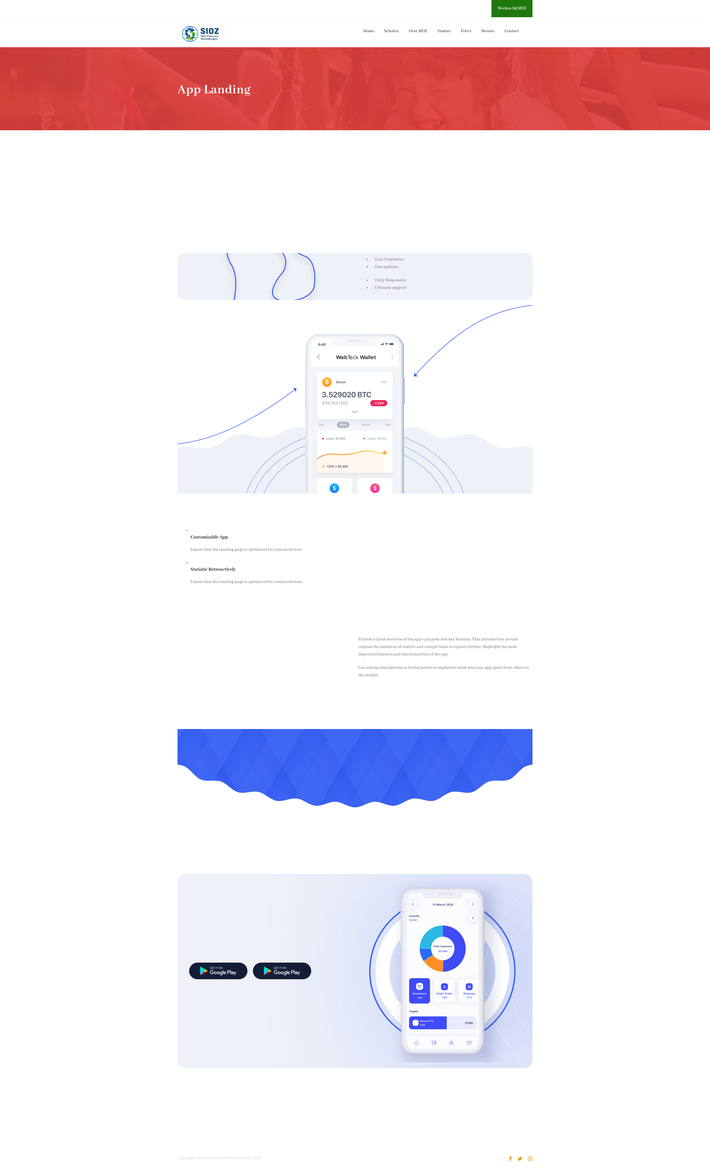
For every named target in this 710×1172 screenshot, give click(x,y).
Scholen (391, 31)
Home (368, 31)
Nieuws (488, 31)
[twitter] (473, 8)
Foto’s (466, 31)
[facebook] (462, 8)
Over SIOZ (418, 31)
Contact (511, 31)
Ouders (444, 31)
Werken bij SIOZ (512, 8)
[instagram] (483, 8)
